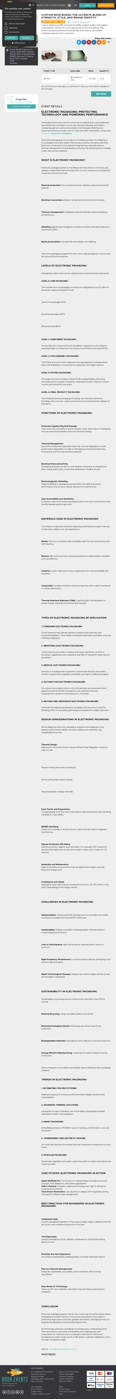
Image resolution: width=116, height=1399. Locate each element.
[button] (69, 5)
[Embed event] (104, 42)
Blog (61, 1387)
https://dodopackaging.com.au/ (63, 1349)
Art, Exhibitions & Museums (42, 1372)
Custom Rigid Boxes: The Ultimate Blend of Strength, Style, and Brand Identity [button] (44, 5)
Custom (57, 133)
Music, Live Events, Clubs (69, 1372)
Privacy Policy (64, 1389)
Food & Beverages (80, 22)
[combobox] (30, 5)
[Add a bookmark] (110, 16)
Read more (20, 19)
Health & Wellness (66, 1379)
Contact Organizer (21, 106)
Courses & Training (38, 1374)
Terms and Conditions (67, 1392)
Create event (106, 5)
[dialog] (19, 24)
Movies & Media (37, 1377)
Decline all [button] (26, 38)
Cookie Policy (36, 1392)
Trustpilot (89, 1390)
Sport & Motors (37, 1381)
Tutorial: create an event (40, 1394)
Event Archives (37, 1389)
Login (87, 5)
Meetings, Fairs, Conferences (42, 1379)
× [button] (33, 5)
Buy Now (101, 94)
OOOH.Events (12, 1383)
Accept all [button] (11, 38)
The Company (36, 1387)
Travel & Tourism (65, 1381)
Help (61, 1394)
